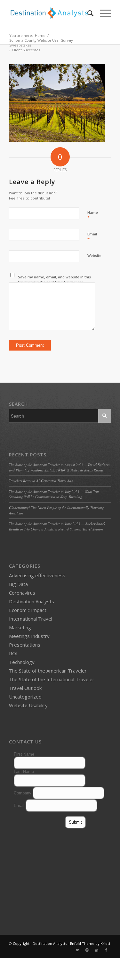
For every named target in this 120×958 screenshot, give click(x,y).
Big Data (18, 584)
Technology (22, 662)
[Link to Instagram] (87, 950)
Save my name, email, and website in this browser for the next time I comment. (54, 280)
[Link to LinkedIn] (96, 950)
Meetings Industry (29, 636)
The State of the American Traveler (48, 670)
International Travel (30, 618)
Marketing (20, 627)
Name (92, 215)
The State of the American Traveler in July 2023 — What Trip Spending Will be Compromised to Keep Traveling (54, 494)
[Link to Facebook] (106, 950)
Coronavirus (22, 592)
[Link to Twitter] (77, 950)
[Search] (87, 13)
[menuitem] (87, 13)
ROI (13, 653)
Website (94, 255)
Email (92, 237)
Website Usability (28, 705)
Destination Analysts (31, 601)
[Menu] (102, 13)
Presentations (24, 644)
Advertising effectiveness (37, 575)
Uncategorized (25, 696)
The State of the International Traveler (51, 679)
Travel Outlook (25, 688)
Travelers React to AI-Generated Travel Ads (41, 480)
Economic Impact (27, 610)
